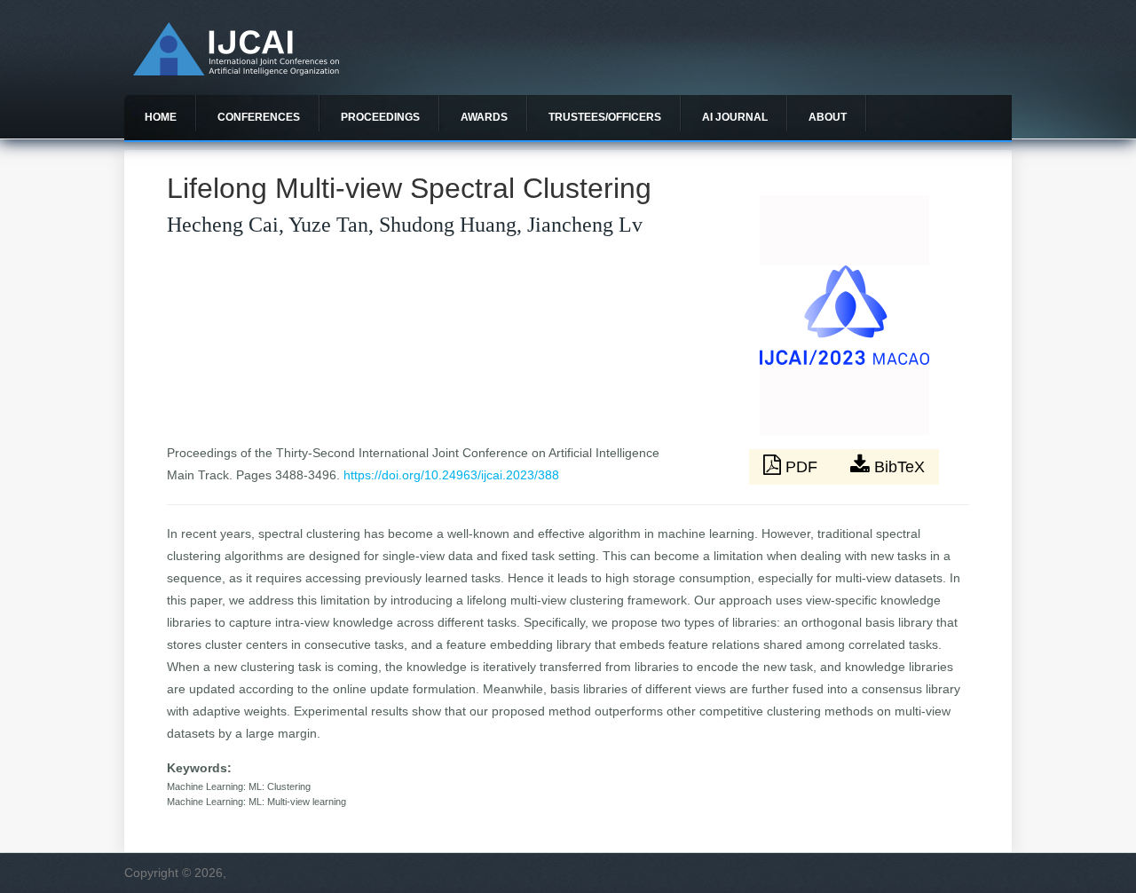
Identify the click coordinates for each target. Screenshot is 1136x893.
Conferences (258, 117)
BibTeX (897, 467)
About (828, 117)
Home (161, 117)
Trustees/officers (604, 117)
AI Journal (735, 117)
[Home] (236, 71)
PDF (801, 467)
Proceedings (380, 117)
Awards (484, 117)
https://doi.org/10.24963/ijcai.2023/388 (451, 475)
